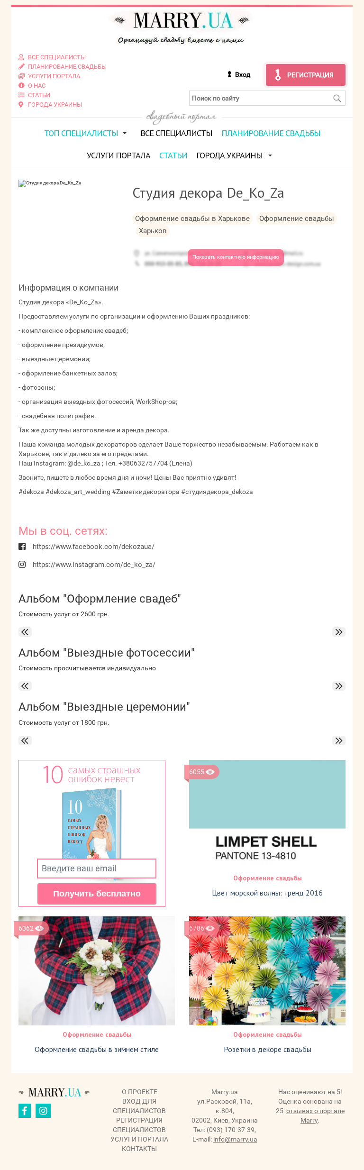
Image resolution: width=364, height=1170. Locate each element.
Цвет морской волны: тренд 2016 (267, 892)
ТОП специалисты (81, 133)
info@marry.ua (235, 1139)
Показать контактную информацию (235, 257)
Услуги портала (118, 155)
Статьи (173, 155)
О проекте (139, 1092)
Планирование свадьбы (270, 133)
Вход (242, 74)
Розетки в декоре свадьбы (267, 1049)
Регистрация (310, 75)
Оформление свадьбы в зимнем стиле (97, 1049)
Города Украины (229, 155)
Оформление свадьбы (267, 878)
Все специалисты (176, 133)
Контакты (139, 1148)
